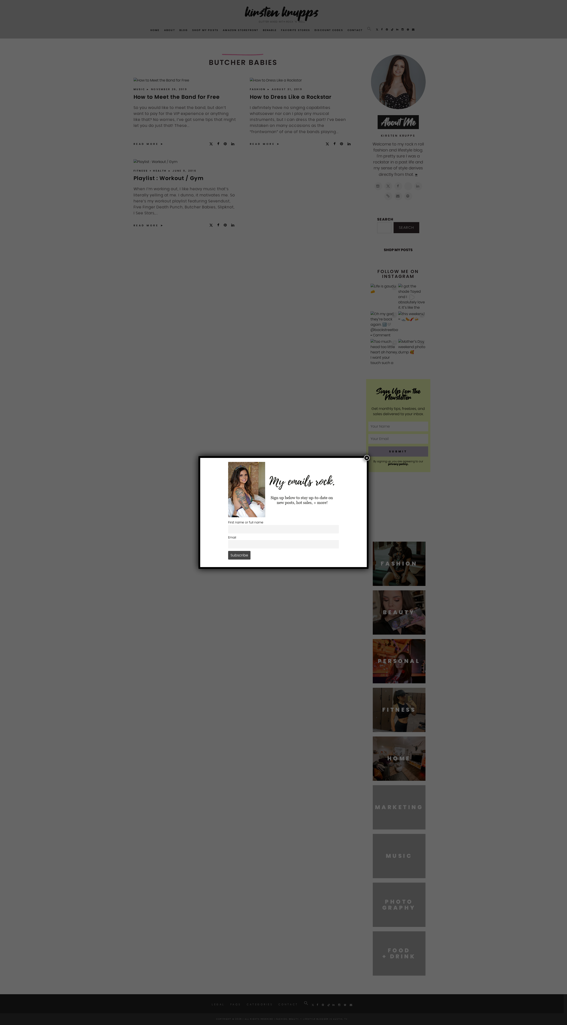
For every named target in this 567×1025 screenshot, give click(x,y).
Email (232, 537)
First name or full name (245, 522)
